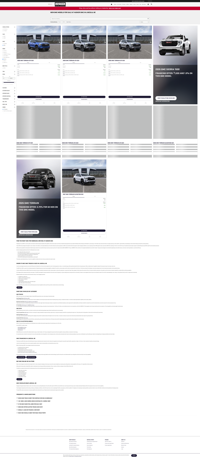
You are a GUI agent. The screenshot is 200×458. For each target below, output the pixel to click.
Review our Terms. (78, 456)
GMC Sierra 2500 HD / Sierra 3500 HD (31, 301)
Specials (115, 4)
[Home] (50, 4)
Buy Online (19, 379)
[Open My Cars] (148, 4)
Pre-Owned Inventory (72, 443)
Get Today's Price (38, 96)
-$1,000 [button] (59, 72)
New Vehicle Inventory (73, 441)
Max (9, 76)
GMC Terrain (26, 317)
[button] (107, 398)
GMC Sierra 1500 (27, 298)
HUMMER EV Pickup (31, 305)
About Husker (144, 4)
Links (122, 449)
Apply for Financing (31, 357)
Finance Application (108, 445)
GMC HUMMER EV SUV (21, 328)
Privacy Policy (71, 456)
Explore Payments (39, 99)
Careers (122, 447)
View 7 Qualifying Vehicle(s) (29, 232)
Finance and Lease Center (109, 443)
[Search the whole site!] (151, 4)
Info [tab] (49, 62)
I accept (134, 455)
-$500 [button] (104, 205)
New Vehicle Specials (72, 447)
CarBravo (127, 4)
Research (131, 4)
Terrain (60, 22)
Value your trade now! (115, 8)
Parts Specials (89, 449)
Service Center (89, 443)
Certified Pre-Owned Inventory (74, 445)
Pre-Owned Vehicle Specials (74, 449)
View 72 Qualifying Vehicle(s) (166, 98)
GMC (64, 22)
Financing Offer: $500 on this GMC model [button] (69, 208)
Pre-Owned (123, 4)
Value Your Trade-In (108, 441)
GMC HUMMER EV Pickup (22, 327)
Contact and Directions (125, 443)
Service (138, 4)
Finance (134, 4)
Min (3, 76)
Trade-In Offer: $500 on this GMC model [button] (68, 206)
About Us (122, 441)
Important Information (163, 101)
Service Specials (89, 445)
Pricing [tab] (28, 62)
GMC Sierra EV (24, 305)
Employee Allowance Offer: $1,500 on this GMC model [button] (25, 75)
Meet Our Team (123, 445)
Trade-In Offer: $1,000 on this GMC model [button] (23, 73)
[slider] (3, 82)
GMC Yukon (26, 312)
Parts (140, 4)
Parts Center (89, 447)
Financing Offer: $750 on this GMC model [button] (23, 71)
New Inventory (119, 4)
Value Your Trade (21, 357)
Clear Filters (69, 22)
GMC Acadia (26, 314)
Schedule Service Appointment (92, 441)
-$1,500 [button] (59, 74)
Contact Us (19, 287)
